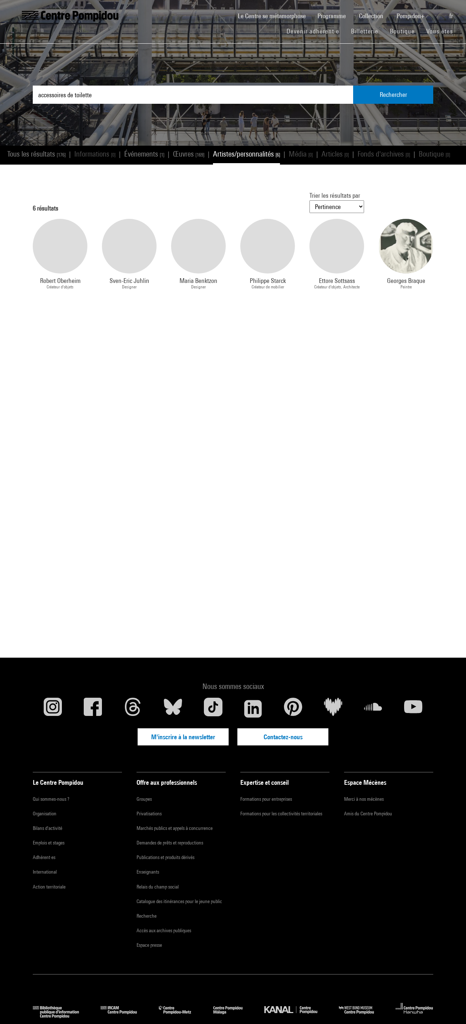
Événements (144, 153)
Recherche (147, 916)
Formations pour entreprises (266, 799)
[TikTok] (213, 709)
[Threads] (133, 709)
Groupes (144, 799)
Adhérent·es (44, 857)
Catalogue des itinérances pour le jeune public (179, 901)
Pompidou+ (411, 16)
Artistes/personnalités (246, 153)
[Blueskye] (173, 709)
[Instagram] (53, 709)
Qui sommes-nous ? (51, 799)
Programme (332, 16)
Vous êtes (440, 31)
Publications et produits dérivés (165, 857)
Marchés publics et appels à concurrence (175, 828)
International (45, 872)
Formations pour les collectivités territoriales (281, 813)
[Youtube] (413, 709)
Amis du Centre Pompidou (368, 813)
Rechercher (393, 94)
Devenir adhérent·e (316, 31)
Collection (372, 16)
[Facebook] (93, 709)
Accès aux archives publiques (164, 930)
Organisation (44, 813)
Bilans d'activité (47, 828)
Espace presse (149, 945)
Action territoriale (49, 887)
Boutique (405, 31)
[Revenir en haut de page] (449, 1007)
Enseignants (148, 872)
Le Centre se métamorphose (275, 16)
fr (451, 16)
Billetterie (364, 31)
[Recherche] (437, 12)
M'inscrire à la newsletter (183, 737)
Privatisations (149, 813)
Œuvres (188, 153)
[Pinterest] (293, 709)
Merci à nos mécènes (364, 799)
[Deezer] (333, 709)
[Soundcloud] (373, 709)
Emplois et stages (48, 843)
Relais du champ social (158, 887)
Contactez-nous (283, 737)
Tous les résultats (36, 153)
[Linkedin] (253, 709)
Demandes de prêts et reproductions (170, 843)
